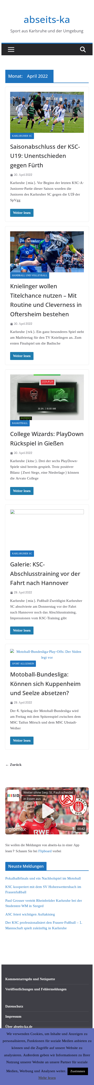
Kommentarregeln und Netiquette (30, 979)
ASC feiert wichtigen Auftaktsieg (30, 914)
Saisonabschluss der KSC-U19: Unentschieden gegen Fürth (45, 155)
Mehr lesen (47, 1078)
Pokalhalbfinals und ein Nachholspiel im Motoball (43, 878)
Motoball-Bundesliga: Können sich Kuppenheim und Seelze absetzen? (45, 683)
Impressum (13, 1017)
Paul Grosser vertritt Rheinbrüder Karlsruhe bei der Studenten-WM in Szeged (43, 903)
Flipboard (45, 851)
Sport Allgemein (23, 664)
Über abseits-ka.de (18, 1027)
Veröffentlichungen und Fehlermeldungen (36, 989)
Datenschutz (14, 1006)
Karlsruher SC (22, 136)
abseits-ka (47, 19)
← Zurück (13, 765)
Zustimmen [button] (77, 1071)
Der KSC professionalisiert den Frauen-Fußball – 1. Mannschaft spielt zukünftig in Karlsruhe (43, 925)
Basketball (20, 423)
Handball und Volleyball (29, 275)
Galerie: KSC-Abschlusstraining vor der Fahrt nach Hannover (45, 573)
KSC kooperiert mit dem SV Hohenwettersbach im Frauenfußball (43, 890)
